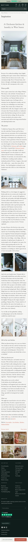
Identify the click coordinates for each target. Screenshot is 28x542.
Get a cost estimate (7, 539)
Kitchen (22, 422)
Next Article (24, 429)
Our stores (3, 470)
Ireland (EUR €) (5, 523)
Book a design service (20, 489)
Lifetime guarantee (5, 472)
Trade (16, 474)
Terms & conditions (5, 530)
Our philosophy (4, 466)
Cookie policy (4, 532)
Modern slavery (4, 479)
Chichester (14, 146)
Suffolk (21, 146)
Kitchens (6, 12)
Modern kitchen (5, 424)
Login (16, 491)
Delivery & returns (19, 466)
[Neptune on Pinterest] (4, 527)
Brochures (3, 485)
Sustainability (4, 474)
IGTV (13, 419)
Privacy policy (4, 534)
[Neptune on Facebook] (2, 527)
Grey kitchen (16, 422)
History (2, 468)
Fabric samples (4, 487)
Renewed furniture (5, 475)
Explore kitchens (20, 539)
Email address (5, 506)
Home (2, 12)
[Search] (25, 9)
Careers (17, 495)
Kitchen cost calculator (20, 493)
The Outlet (17, 475)
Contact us (17, 485)
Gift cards (17, 472)
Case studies (9, 422)
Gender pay (4, 477)
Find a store (18, 487)
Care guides (18, 470)
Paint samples (4, 489)
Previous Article (5, 429)
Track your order (19, 468)
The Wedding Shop (5, 491)
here (9, 417)
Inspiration (6, 16)
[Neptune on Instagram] (6, 527)
